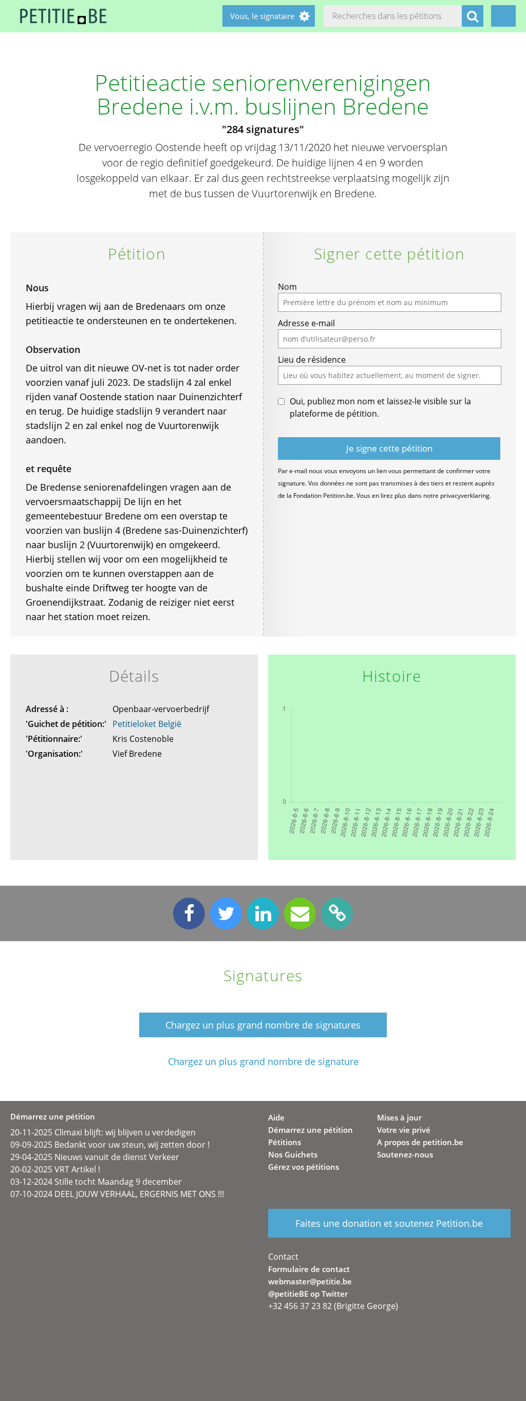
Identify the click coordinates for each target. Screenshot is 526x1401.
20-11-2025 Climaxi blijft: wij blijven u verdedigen (103, 1132)
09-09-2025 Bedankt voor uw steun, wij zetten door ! (110, 1144)
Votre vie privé (403, 1130)
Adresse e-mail (306, 323)
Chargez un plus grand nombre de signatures (263, 1025)
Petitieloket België (146, 724)
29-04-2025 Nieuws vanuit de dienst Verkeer (94, 1157)
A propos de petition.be (420, 1142)
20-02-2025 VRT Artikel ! (55, 1169)
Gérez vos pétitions (303, 1167)
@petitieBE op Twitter (308, 1293)
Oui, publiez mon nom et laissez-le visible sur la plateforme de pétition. (380, 407)
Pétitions (284, 1142)
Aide (276, 1117)
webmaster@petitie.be (310, 1281)
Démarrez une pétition (310, 1130)
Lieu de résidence (312, 359)
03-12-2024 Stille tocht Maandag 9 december (96, 1181)
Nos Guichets (292, 1154)
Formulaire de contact (309, 1269)
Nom (287, 286)
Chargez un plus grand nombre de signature (263, 1061)
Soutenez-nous (405, 1154)
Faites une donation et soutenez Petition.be (389, 1223)
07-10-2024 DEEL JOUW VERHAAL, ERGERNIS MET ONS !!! (117, 1194)
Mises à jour (399, 1117)
